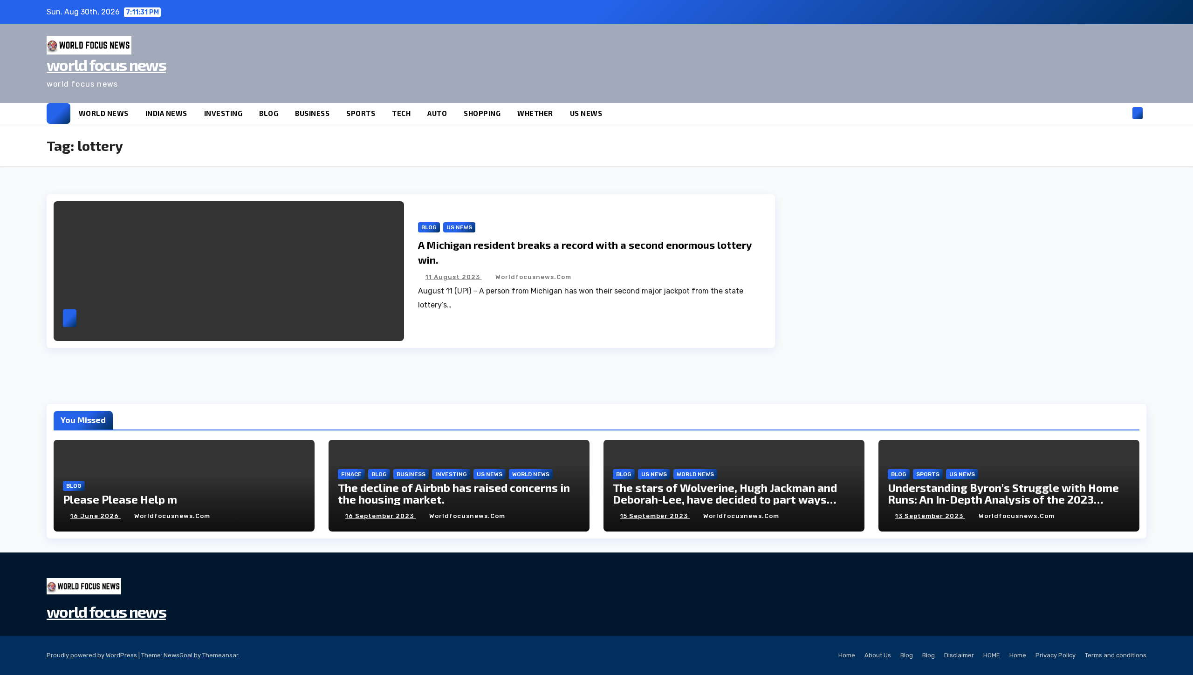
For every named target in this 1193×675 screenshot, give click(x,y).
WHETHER (535, 113)
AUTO (437, 113)
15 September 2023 (655, 515)
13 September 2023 (930, 515)
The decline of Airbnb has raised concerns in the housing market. (454, 493)
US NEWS (586, 113)
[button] (1122, 113)
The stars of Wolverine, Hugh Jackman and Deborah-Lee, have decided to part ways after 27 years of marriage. (725, 499)
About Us (877, 655)
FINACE (351, 474)
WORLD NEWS (104, 113)
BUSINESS (312, 113)
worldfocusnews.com (533, 276)
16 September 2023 (380, 515)
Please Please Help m (120, 499)
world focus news (106, 64)
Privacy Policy (1055, 655)
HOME (991, 655)
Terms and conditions (1115, 655)
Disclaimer (959, 655)
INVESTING (223, 113)
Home (846, 655)
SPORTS (360, 113)
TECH (401, 113)
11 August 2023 (453, 276)
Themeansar (220, 655)
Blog (906, 655)
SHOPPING (482, 113)
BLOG (268, 113)
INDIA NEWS (166, 113)
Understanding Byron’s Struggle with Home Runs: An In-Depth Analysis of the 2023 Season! (1003, 499)
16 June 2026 (95, 515)
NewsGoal (178, 655)
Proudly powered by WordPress (92, 655)
